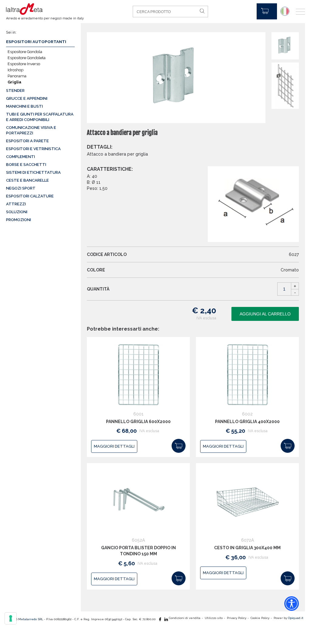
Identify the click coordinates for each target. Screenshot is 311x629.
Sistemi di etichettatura (33, 172)
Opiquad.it (295, 618)
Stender (15, 90)
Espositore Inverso (24, 64)
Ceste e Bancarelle (27, 180)
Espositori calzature (30, 196)
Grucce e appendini (26, 98)
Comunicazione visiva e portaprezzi (31, 130)
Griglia (14, 82)
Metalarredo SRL (30, 619)
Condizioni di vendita (184, 618)
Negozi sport (21, 188)
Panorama (17, 76)
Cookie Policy (260, 618)
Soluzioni (16, 212)
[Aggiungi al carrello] (179, 446)
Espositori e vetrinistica (33, 148)
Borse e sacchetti (26, 164)
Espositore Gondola (25, 51)
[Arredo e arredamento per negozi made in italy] (41, 9)
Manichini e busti (24, 106)
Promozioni (18, 219)
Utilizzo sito (214, 618)
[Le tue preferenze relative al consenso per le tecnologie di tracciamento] (10, 618)
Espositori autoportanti (36, 41)
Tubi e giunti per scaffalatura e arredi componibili (39, 117)
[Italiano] (285, 11)
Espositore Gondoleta (27, 58)
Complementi (20, 156)
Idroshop (15, 70)
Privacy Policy (236, 618)
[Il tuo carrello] (267, 11)
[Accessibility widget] (291, 603)
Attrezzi (16, 204)
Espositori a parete (27, 141)
